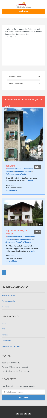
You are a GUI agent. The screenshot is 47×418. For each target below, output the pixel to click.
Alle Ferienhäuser (8, 295)
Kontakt (5, 335)
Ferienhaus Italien (14, 169)
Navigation (23, 11)
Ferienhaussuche (8, 301)
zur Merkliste (11, 190)
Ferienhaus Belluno (23, 171)
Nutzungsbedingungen (11, 346)
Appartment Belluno (23, 239)
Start (4, 323)
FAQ (3, 329)
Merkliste (5, 307)
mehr (30, 180)
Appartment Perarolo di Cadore (18, 242)
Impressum (6, 340)
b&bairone (10, 166)
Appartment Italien (14, 236)
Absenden (23, 397)
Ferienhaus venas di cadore (16, 174)
